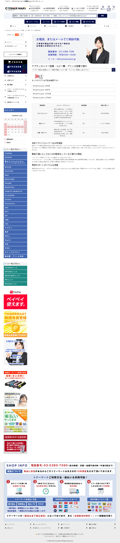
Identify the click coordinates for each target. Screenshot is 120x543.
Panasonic (10, 203)
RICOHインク (11, 284)
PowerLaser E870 (41, 90)
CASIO (8, 199)
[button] (107, 26)
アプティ (8, 228)
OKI (7, 208)
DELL (7, 236)
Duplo (8, 240)
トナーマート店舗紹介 (15, 54)
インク (47, 21)
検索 (102, 15)
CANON (8, 153)
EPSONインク (11, 272)
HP (6, 216)
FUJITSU (9, 171)
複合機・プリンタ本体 (14, 256)
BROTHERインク (12, 276)
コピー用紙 (75, 21)
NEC (7, 175)
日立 (7, 244)
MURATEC (10, 187)
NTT (7, 212)
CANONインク (11, 268)
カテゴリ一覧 (90, 21)
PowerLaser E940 (41, 86)
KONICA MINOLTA (13, 191)
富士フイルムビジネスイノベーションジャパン (15, 162)
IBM (7, 220)
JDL (7, 224)
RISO (7, 248)
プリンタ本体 (61, 21)
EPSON (8, 157)
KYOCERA (10, 195)
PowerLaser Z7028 (42, 94)
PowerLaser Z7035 (42, 98)
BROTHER (10, 179)
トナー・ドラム (33, 21)
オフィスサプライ (12, 252)
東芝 (7, 232)
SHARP (8, 183)
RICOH (8, 167)
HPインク (9, 280)
